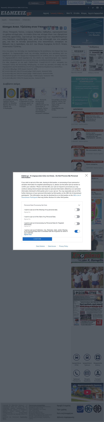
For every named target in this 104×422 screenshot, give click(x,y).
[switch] (77, 209)
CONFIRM (37, 239)
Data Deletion (40, 246)
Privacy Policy (63, 246)
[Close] (87, 176)
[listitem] (52, 205)
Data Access (52, 246)
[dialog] (52, 211)
